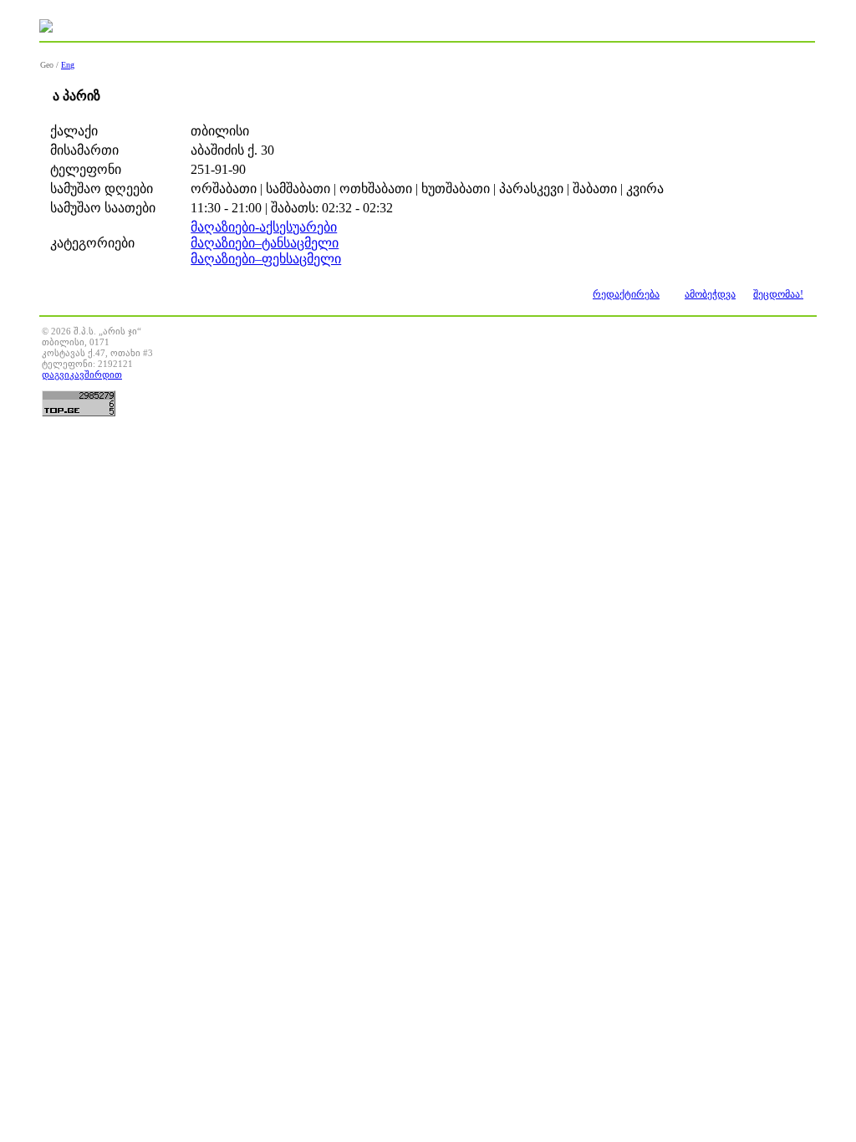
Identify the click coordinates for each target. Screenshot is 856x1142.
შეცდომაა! (778, 294)
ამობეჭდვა (710, 294)
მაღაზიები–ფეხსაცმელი (266, 259)
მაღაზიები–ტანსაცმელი (265, 243)
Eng (67, 64)
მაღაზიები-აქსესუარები (264, 227)
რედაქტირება (626, 294)
